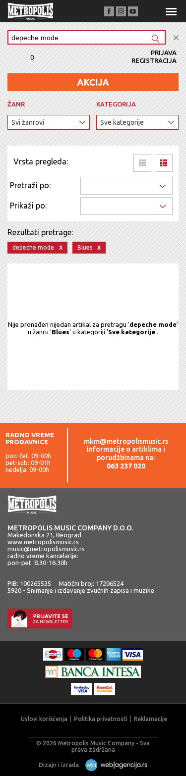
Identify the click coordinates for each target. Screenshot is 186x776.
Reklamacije (150, 719)
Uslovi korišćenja (44, 719)
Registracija (154, 60)
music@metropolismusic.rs (46, 548)
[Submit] (155, 39)
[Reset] (176, 38)
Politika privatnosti (100, 719)
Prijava (164, 52)
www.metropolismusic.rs (43, 541)
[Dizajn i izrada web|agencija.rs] (113, 765)
